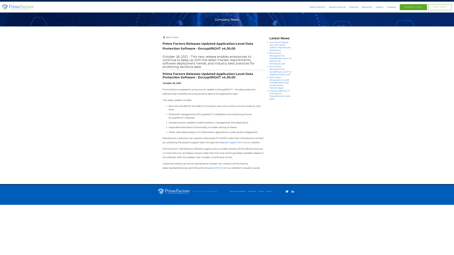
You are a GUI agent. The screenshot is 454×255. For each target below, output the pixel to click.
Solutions (353, 7)
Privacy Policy (252, 191)
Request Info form (213, 168)
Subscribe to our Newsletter (237, 191)
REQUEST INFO (413, 7)
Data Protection (317, 7)
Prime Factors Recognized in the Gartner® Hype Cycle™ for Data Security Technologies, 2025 (280, 58)
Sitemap (261, 191)
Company (391, 7)
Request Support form (231, 142)
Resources (367, 7)
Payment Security (337, 7)
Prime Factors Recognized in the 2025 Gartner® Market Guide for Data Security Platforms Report (279, 82)
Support (380, 7)
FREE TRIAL (440, 7)
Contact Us (269, 191)
